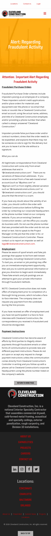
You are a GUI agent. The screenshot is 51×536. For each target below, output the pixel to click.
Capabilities (25, 442)
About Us (25, 436)
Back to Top (25, 534)
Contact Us (27, 4)
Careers (25, 453)
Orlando (25, 505)
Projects (25, 448)
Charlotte (26, 494)
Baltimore (25, 500)
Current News (30, 514)
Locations (14, 4)
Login (39, 4)
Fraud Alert (17, 514)
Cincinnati (25, 488)
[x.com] (36, 469)
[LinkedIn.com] (15, 469)
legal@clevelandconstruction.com (18, 243)
